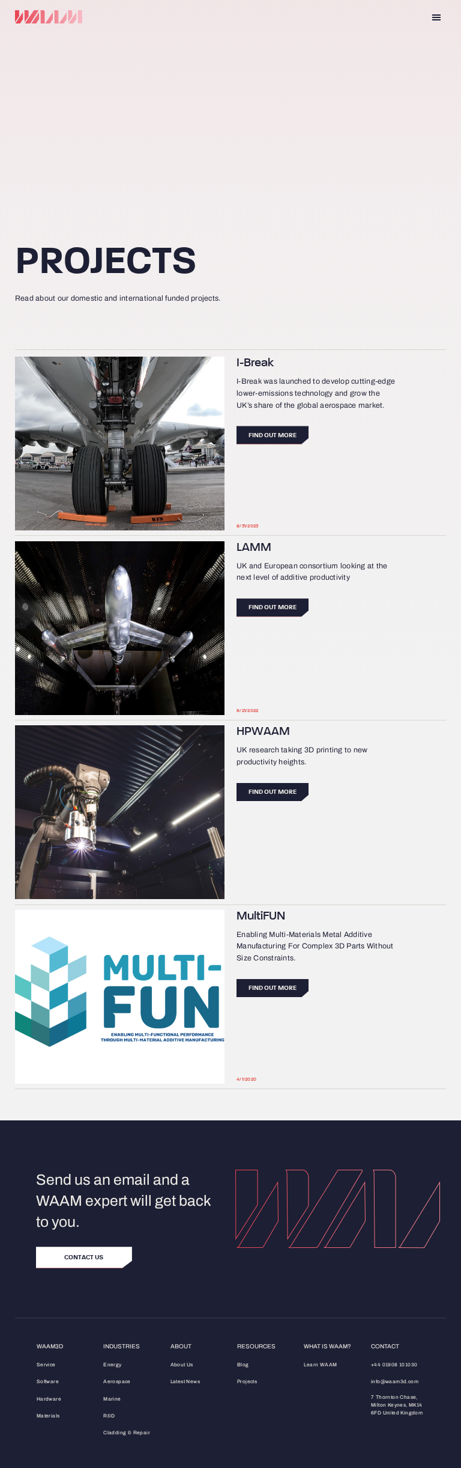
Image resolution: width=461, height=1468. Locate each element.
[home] (48, 17)
